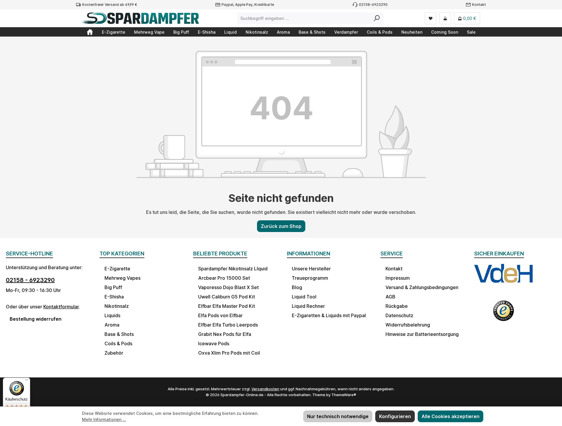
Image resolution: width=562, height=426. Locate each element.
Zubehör (113, 353)
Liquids (112, 315)
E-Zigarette (117, 269)
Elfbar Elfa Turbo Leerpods (228, 325)
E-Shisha (114, 297)
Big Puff (113, 287)
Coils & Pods (118, 343)
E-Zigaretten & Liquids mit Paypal (329, 315)
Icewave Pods (213, 343)
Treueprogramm (310, 278)
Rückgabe (396, 306)
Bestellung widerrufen (35, 319)
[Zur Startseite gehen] (140, 18)
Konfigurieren (395, 416)
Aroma (111, 325)
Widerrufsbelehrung (407, 325)
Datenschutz (399, 315)
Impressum (397, 278)
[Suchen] (377, 18)
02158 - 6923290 (30, 280)
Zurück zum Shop (281, 226)
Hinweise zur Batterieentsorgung (422, 334)
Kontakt (479, 4)
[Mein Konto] (445, 18)
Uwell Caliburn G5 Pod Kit (226, 297)
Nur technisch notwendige (338, 416)
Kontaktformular (61, 307)
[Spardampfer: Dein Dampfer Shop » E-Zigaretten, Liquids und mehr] (89, 32)
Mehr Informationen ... (104, 419)
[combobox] (303, 18)
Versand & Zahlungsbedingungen (421, 287)
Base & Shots (119, 334)
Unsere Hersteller (311, 269)
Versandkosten (265, 389)
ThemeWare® (343, 394)
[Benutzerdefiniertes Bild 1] (503, 279)
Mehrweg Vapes (122, 278)
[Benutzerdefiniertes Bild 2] (503, 314)
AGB (390, 297)
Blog (297, 287)
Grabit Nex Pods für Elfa (224, 334)
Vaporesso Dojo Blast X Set (228, 287)
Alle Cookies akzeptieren (450, 416)
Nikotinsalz (116, 306)
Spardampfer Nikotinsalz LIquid (233, 269)
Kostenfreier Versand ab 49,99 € (109, 4)
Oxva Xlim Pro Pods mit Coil (229, 353)
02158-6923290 (373, 4)
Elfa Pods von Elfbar (220, 315)
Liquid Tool (304, 297)
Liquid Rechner (308, 306)
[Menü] (26, 381)
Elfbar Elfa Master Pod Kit (226, 306)
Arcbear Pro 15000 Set (224, 278)
